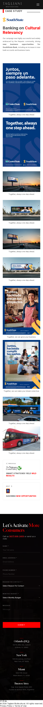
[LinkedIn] (6, 701)
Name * (6, 546)
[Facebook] (1, 701)
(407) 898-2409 (16, 536)
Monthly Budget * (11, 593)
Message (6, 605)
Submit (21, 625)
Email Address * (10, 558)
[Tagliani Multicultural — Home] (12, 4)
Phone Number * (10, 570)
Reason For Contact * (13, 582)
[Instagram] (3, 701)
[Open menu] (38, 4)
